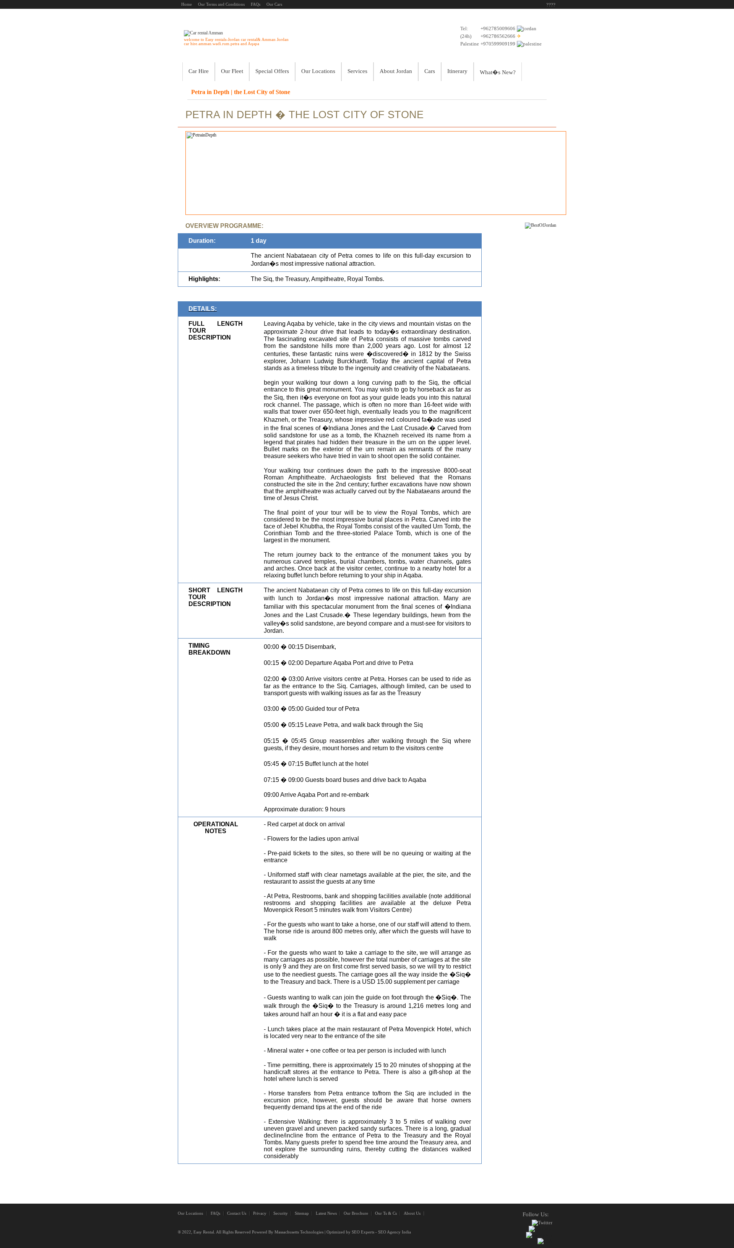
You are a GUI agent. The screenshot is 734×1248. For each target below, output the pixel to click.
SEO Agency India (394, 1232)
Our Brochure (356, 1213)
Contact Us (236, 1213)
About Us (412, 1213)
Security (280, 1213)
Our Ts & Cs (386, 1213)
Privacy (259, 1213)
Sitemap (302, 1213)
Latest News (326, 1213)
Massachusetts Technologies (298, 1232)
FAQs (215, 1213)
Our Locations (190, 1213)
